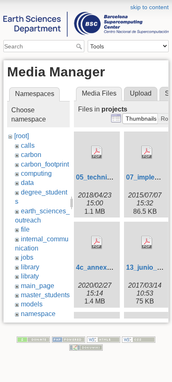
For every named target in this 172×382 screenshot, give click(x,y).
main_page (37, 285)
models (32, 304)
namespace (38, 313)
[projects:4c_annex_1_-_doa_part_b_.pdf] (97, 242)
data (27, 182)
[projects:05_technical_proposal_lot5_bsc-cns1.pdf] (97, 152)
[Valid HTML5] (103, 339)
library (30, 267)
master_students (45, 295)
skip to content (149, 7)
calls (28, 145)
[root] (21, 135)
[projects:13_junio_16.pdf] (147, 242)
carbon (31, 154)
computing (36, 173)
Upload (141, 93)
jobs (27, 257)
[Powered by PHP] (68, 339)
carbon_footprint (45, 164)
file (25, 229)
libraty (30, 276)
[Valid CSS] (138, 339)
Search (80, 46)
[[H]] (86, 5)
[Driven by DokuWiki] (86, 347)
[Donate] (33, 339)
